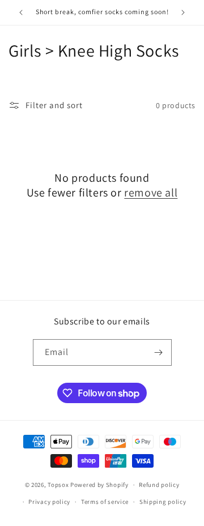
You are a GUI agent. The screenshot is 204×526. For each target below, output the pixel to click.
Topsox (58, 485)
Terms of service (105, 502)
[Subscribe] (158, 352)
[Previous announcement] (20, 12)
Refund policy (159, 485)
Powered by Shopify (99, 485)
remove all (150, 192)
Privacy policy (49, 502)
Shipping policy (162, 502)
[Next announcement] (183, 12)
